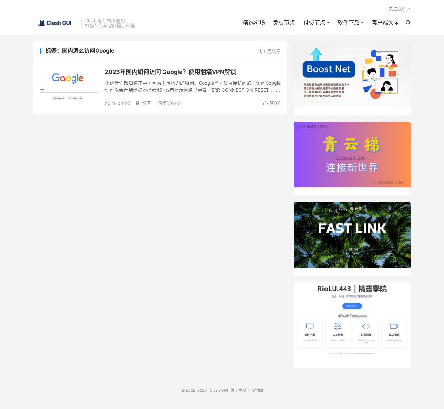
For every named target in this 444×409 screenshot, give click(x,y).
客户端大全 (385, 22)
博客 (143, 103)
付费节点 (314, 22)
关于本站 (238, 390)
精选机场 (254, 22)
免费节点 (284, 22)
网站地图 (255, 390)
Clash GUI (55, 23)
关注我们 (397, 8)
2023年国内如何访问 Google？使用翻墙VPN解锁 (170, 71)
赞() (272, 103)
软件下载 (348, 22)
